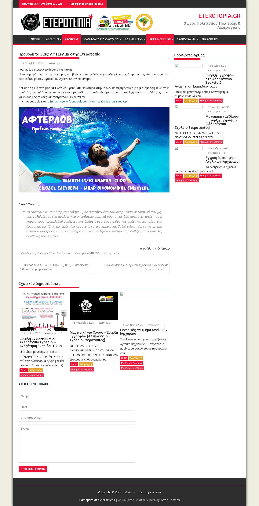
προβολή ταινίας (110, 253)
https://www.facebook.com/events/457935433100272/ (88, 101)
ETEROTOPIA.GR (219, 16)
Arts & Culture (160, 39)
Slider (52, 253)
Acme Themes (170, 500)
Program (71, 39)
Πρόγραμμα (63, 253)
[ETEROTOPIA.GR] (22, 38)
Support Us (210, 39)
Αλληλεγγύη (134, 39)
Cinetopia (42, 253)
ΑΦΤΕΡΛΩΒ (93, 253)
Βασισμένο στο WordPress (97, 500)
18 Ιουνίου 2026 (31, 333)
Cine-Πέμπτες (28, 253)
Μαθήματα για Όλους (32, 375)
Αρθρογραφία (186, 39)
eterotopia (54, 63)
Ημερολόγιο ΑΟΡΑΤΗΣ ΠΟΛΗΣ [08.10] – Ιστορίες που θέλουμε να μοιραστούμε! (55, 267)
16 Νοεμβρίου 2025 (83, 322)
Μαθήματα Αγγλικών (131, 362)
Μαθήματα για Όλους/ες (101, 39)
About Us (52, 39)
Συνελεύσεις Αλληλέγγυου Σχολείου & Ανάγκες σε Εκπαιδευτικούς (136, 267)
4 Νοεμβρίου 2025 (132, 325)
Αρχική (35, 39)
